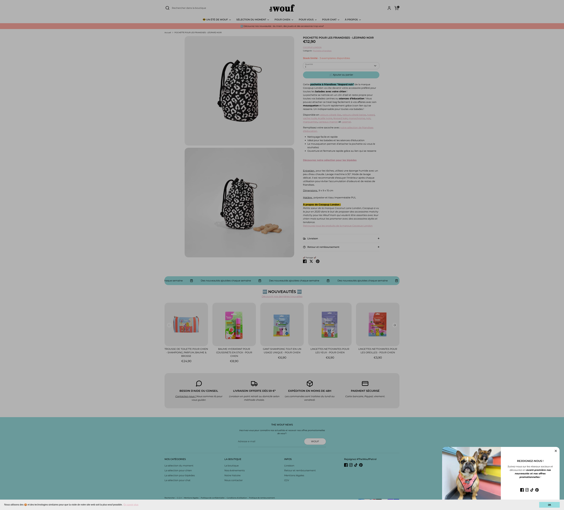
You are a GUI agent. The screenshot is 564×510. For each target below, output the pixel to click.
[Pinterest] (537, 490)
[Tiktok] (532, 490)
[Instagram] (527, 490)
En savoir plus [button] (131, 504)
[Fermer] (556, 450)
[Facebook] (522, 490)
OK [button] (549, 505)
